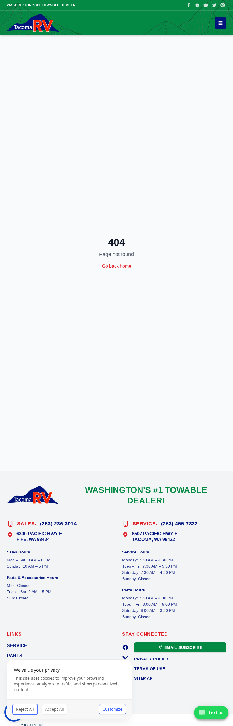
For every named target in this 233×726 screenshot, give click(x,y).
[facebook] (125, 647)
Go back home (116, 266)
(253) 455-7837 (179, 523)
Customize (112, 709)
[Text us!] (211, 713)
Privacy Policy (151, 659)
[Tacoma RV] (33, 23)
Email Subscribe (183, 647)
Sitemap (143, 678)
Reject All (25, 709)
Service (17, 645)
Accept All (54, 709)
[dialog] (69, 689)
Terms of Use (149, 668)
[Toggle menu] (220, 23)
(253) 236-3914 (58, 523)
